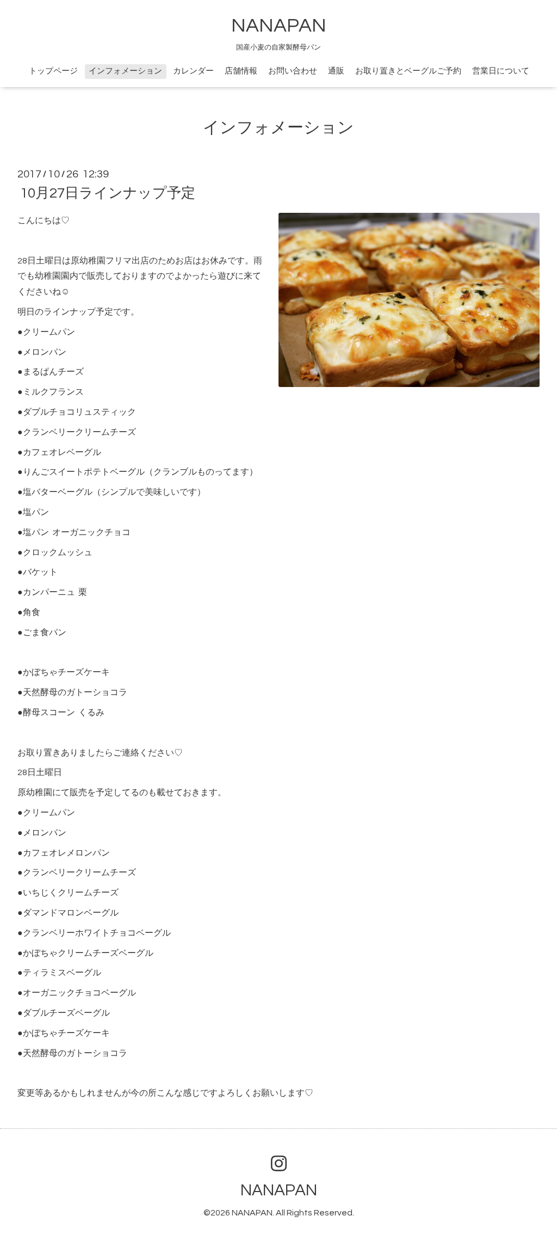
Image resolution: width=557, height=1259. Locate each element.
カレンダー (193, 71)
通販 (336, 71)
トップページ (53, 71)
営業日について (500, 71)
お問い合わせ (292, 71)
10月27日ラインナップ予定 (107, 193)
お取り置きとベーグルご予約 (408, 71)
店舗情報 (241, 71)
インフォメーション (125, 71)
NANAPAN (278, 25)
